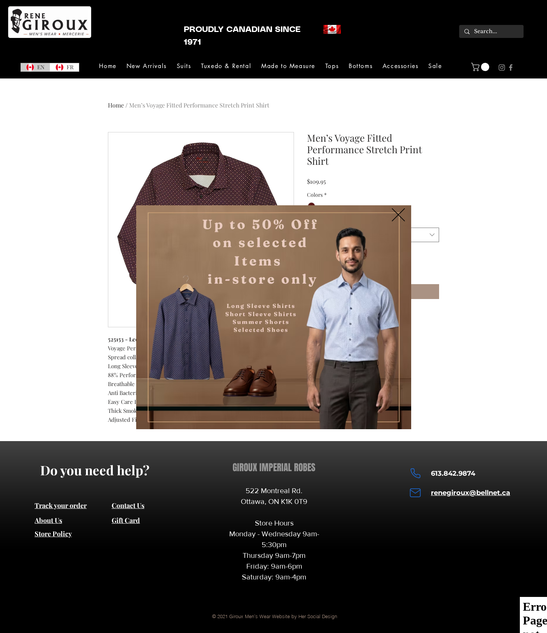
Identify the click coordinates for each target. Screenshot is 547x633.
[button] (398, 214)
